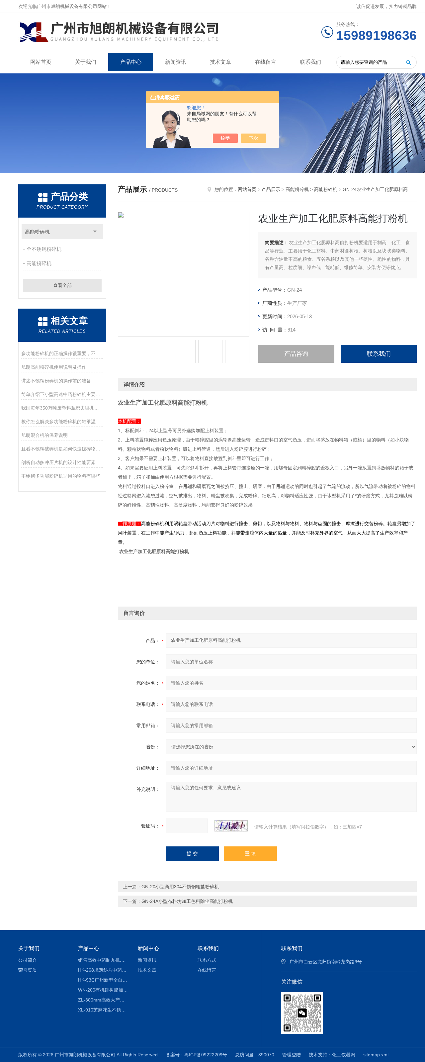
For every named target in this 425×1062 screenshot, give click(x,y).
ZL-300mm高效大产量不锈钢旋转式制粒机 (103, 1000)
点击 (95, 231)
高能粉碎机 (37, 232)
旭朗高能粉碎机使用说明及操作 (53, 367)
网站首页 (40, 62)
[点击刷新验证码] (231, 825)
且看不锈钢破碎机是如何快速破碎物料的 (62, 448)
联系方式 (207, 960)
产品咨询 (296, 353)
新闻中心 (148, 948)
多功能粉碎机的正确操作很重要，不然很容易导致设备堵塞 (62, 353)
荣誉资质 (27, 970)
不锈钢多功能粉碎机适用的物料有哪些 (60, 476)
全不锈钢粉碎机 (44, 249)
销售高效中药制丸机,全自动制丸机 (103, 960)
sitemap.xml (375, 1054)
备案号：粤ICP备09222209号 (196, 1054)
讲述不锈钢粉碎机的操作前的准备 (56, 380)
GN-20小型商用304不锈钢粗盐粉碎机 (180, 886)
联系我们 (310, 62)
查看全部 (62, 285)
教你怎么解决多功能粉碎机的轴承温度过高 (62, 421)
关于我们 (85, 62)
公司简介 (27, 960)
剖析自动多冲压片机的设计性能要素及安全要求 (62, 462)
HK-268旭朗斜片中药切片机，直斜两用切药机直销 (103, 970)
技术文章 (220, 62)
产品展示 (271, 189)
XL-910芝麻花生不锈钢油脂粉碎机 (103, 1010)
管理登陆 (291, 1054)
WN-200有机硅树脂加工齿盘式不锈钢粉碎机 (103, 990)
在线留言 (265, 62)
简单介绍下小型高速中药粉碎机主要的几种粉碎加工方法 (62, 394)
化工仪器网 (343, 1054)
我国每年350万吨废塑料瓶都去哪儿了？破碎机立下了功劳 (62, 408)
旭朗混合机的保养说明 (44, 435)
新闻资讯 (175, 62)
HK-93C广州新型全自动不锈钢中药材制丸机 (103, 980)
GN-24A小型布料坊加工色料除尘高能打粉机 (187, 901)
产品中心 (130, 62)
